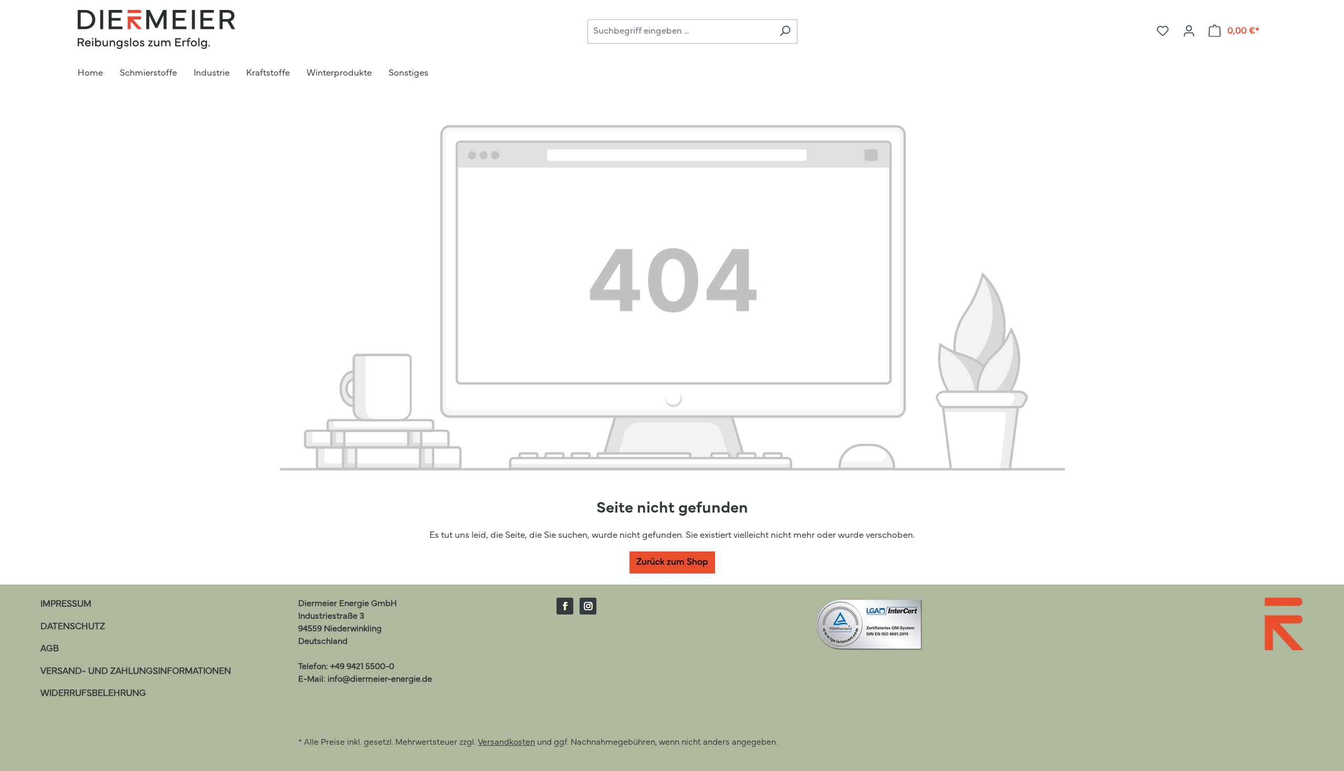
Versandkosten (506, 742)
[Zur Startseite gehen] (156, 29)
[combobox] (680, 31)
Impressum (65, 604)
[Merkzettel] (1162, 31)
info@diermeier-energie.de (380, 679)
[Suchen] (784, 31)
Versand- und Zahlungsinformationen (135, 671)
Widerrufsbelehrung (93, 693)
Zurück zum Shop (672, 562)
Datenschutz (72, 627)
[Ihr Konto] (1189, 31)
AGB (49, 649)
